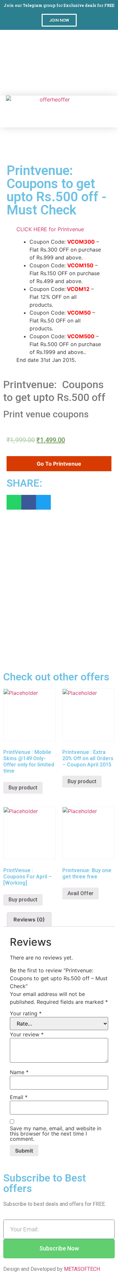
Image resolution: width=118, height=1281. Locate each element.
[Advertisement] (59, 62)
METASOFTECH (82, 1269)
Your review (27, 1034)
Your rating (26, 1013)
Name (19, 1072)
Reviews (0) (29, 919)
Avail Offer (80, 893)
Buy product (23, 787)
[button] (59, 20)
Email (19, 1097)
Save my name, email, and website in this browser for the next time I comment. (55, 1133)
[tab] (29, 919)
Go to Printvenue (59, 463)
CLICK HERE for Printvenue (50, 229)
